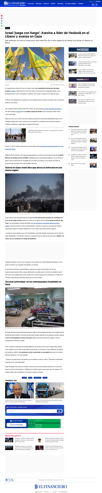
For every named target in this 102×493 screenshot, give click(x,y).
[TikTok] (99, 1)
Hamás (45, 377)
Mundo (7, 28)
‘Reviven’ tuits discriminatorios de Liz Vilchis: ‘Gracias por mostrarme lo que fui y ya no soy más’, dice (54, 448)
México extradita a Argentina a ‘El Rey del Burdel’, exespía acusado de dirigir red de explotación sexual (54, 440)
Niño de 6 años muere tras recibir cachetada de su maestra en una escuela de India (86, 101)
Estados (80, 3)
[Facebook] (94, 1)
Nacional (46, 3)
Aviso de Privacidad (62, 491)
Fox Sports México (71, 3)
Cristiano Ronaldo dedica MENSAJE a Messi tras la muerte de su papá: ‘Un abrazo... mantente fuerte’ (87, 56)
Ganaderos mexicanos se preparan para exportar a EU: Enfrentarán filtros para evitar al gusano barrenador (24, 448)
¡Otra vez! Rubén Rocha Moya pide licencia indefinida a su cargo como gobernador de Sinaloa (86, 86)
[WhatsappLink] (33, 423)
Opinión (53, 3)
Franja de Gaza (37, 377)
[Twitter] (95, 1)
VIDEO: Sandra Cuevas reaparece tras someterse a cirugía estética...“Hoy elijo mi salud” (87, 93)
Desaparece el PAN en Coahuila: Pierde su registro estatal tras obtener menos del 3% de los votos (24, 440)
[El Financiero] (14, 3)
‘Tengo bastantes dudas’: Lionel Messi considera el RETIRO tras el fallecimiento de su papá (87, 63)
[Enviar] (59, 411)
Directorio (47, 491)
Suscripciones (54, 491)
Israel (30, 377)
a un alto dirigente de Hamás (52, 109)
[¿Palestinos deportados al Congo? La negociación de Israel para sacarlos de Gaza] (15, 135)
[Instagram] (96, 1)
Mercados (39, 3)
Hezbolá (13, 91)
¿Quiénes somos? (39, 491)
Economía (31, 3)
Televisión (60, 3)
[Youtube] (98, 1)
